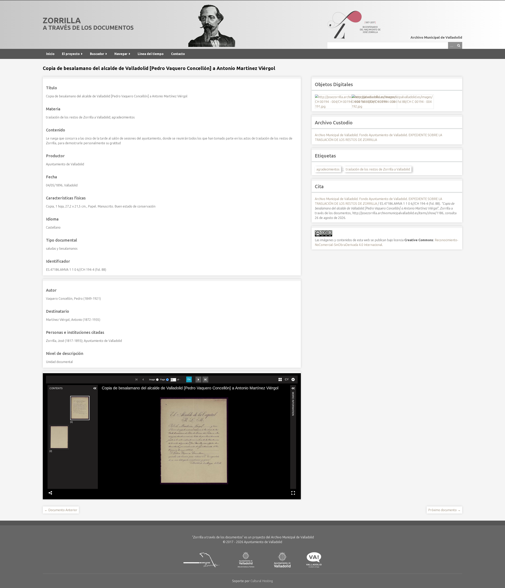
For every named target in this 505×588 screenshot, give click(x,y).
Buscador (97, 54)
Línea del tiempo (151, 54)
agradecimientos (327, 169)
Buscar (458, 45)
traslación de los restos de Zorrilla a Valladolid (378, 169)
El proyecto (71, 54)
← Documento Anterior (60, 510)
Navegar (120, 54)
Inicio (50, 54)
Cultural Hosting (262, 581)
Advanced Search (451, 45)
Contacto (178, 54)
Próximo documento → (444, 510)
